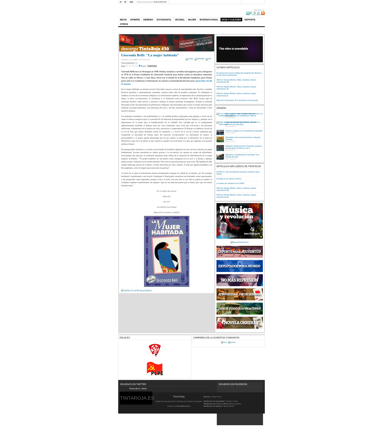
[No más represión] (239, 286)
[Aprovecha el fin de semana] (239, 300)
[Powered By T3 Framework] (257, 401)
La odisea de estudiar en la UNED (230, 183)
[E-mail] (190, 59)
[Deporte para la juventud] (239, 252)
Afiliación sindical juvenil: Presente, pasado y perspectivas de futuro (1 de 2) (243, 147)
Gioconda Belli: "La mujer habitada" (150, 55)
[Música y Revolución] (239, 238)
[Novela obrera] (239, 328)
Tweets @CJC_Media (138, 389)
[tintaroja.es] (168, 11)
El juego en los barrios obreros (228, 179)
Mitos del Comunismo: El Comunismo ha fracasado (237, 100)
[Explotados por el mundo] (239, 271)
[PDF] (209, 59)
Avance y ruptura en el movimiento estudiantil (243, 131)
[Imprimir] (200, 59)
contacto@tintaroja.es (182, 406)
